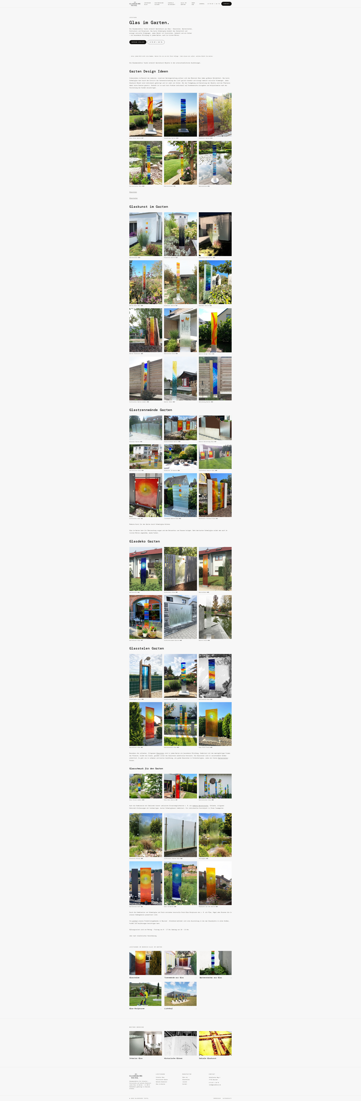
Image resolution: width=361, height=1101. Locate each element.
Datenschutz (227, 1098)
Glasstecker (133, 198)
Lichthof (135, 921)
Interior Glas (147, 3)
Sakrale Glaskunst (171, 3)
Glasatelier (186, 1079)
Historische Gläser (159, 3)
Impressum (217, 1098)
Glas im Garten (183, 3)
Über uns (193, 3)
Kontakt (226, 3)
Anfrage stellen (138, 42)
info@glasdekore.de (215, 1085)
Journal (202, 3)
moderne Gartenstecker (200, 806)
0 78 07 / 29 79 (214, 3)
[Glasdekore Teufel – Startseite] (135, 3)
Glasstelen (133, 192)
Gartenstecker (223, 758)
